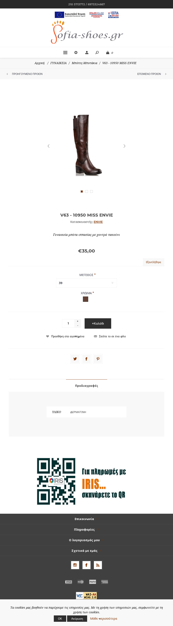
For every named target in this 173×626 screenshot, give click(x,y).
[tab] (86, 385)
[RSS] (98, 565)
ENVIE (98, 222)
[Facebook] (86, 359)
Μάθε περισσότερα (103, 619)
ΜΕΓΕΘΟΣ (86, 275)
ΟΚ (60, 618)
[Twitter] (75, 359)
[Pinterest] (98, 359)
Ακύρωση (77, 618)
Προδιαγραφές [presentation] (86, 386)
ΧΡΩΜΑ (87, 293)
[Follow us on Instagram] (75, 565)
